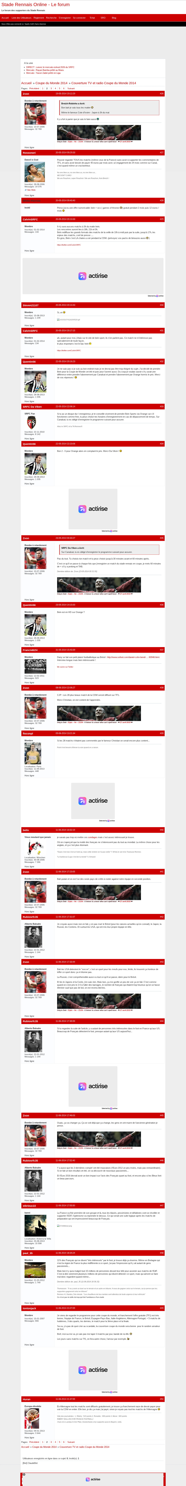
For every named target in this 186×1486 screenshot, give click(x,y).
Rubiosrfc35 (30, 916)
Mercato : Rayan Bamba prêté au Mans (45, 70)
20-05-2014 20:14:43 (65, 305)
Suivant (71, 88)
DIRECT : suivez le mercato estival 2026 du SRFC (50, 67)
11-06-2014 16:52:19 (65, 830)
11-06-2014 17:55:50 (65, 1205)
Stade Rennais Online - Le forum (35, 4)
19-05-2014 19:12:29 (65, 93)
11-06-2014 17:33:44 (65, 962)
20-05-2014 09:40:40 (65, 200)
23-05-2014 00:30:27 (65, 538)
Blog (114, 18)
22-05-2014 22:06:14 (65, 406)
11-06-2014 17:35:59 (65, 1021)
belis (26, 830)
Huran (26, 1399)
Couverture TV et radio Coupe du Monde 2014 (103, 83)
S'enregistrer (65, 18)
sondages (92, 837)
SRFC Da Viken (32, 406)
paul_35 (28, 1253)
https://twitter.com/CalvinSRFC (69, 245)
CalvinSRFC (30, 219)
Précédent (34, 88)
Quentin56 (29, 361)
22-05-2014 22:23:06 (65, 443)
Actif (32, 24)
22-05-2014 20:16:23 (65, 361)
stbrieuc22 (29, 1205)
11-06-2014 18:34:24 (65, 1253)
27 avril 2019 (125, 142)
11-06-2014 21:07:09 (65, 1308)
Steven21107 (31, 305)
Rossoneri (29, 152)
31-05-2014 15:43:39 (65, 650)
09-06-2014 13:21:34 (65, 733)
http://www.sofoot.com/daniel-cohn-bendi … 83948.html (133, 657)
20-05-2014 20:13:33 (65, 219)
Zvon (26, 93)
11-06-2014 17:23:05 (65, 871)
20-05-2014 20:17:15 (65, 330)
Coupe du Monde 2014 (51, 83)
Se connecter (79, 18)
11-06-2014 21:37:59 (65, 1399)
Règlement (39, 18)
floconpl (28, 733)
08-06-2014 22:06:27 (65, 687)
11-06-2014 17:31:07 (65, 917)
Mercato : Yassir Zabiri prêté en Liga (43, 73)
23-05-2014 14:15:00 (65, 604)
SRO (103, 18)
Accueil (5, 18)
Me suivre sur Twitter (65, 667)
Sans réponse (40, 24)
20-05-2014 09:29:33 (65, 152)
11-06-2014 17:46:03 (65, 1115)
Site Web (31, 190)
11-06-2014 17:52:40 (65, 1160)
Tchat (92, 18)
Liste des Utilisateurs (21, 18)
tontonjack (29, 1308)
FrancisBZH (30, 650)
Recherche (51, 18)
